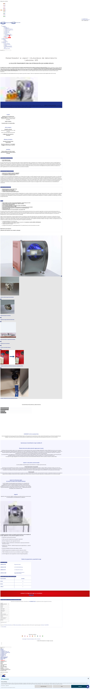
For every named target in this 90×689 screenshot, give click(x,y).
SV (5, 13)
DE (5, 3)
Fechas (5, 40)
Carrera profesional (5, 41)
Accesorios (5, 33)
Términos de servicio (8, 624)
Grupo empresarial (7, 43)
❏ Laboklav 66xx (6, 32)
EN (5, 5)
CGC (35, 639)
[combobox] (6, 50)
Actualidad (3, 39)
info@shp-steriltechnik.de (86, 19)
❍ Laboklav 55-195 (7, 30)
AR (5, 16)
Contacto (5, 45)
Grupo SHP (4, 42)
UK (5, 11)
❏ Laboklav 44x (6, 31)
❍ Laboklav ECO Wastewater (8, 29)
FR (5, 8)
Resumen (5, 27)
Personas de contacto (7, 44)
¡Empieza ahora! (31, 595)
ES (2, 10)
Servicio (5, 36)
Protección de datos (30, 639)
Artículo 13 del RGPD (45, 624)
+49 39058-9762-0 (85, 18)
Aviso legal (24, 639)
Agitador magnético (5, 38)
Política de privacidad (17, 624)
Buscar (1, 50)
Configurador (7, 37)
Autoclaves (4, 26)
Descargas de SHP (7, 48)
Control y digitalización (7, 34)
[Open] (61, 276)
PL (4, 6)
